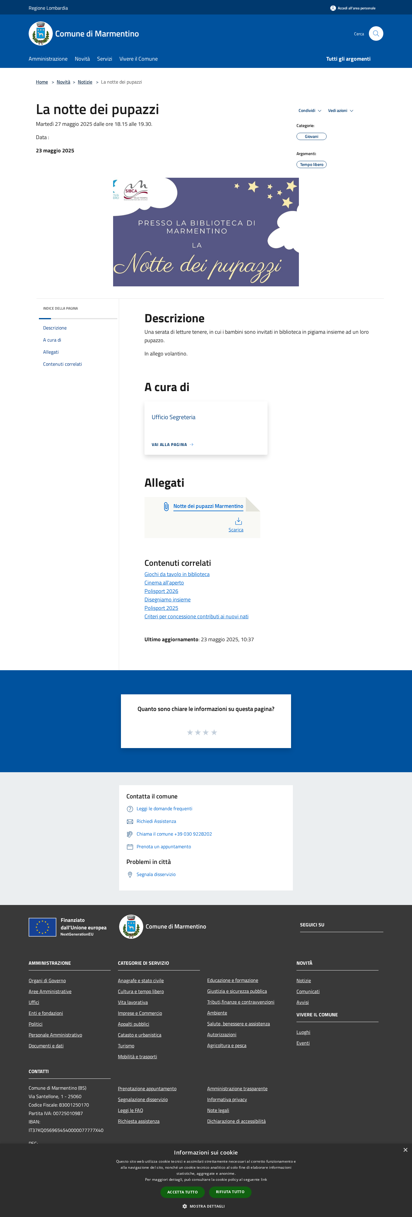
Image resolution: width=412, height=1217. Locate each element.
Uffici (34, 1002)
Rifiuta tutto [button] (230, 1191)
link (264, 1179)
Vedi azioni (338, 110)
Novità (63, 81)
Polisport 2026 (161, 591)
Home (42, 81)
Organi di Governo (47, 980)
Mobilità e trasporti (137, 1056)
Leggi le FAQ (130, 1110)
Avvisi (302, 1002)
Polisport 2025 (161, 608)
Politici (36, 1023)
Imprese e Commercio (140, 1013)
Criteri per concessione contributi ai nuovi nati (196, 616)
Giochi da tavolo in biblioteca (177, 574)
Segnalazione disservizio (143, 1099)
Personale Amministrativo (55, 1034)
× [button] (405, 1150)
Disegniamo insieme (167, 599)
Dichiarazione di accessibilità (236, 1121)
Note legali (218, 1110)
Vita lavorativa (133, 1002)
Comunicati (308, 991)
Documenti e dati (46, 1045)
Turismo (126, 1045)
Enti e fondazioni (46, 1013)
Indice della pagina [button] (60, 308)
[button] (206, 1206)
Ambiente (217, 1012)
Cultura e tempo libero (141, 991)
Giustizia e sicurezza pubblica (237, 991)
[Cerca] (376, 33)
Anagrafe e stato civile (141, 980)
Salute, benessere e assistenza (238, 1023)
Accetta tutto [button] (182, 1192)
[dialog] (206, 1180)
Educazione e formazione (232, 980)
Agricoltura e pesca (226, 1045)
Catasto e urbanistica (139, 1034)
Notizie (85, 81)
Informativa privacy (227, 1099)
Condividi (307, 110)
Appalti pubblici (133, 1023)
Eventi (303, 1043)
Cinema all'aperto (164, 582)
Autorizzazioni (221, 1034)
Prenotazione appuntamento (147, 1088)
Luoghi (303, 1032)
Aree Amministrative (50, 991)
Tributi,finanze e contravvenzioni (240, 1001)
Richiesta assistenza (139, 1121)
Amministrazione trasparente (237, 1088)
